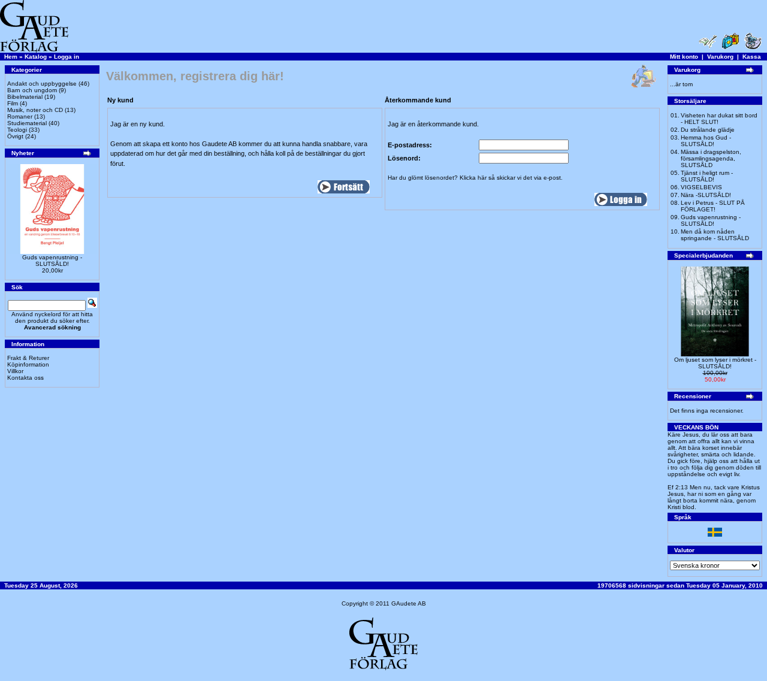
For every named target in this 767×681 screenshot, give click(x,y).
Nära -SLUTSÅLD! (706, 195)
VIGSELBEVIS (701, 187)
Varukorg (720, 56)
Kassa (751, 56)
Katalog (36, 56)
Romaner (19, 116)
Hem (10, 56)
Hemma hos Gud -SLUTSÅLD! (706, 140)
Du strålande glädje (708, 129)
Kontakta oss (25, 377)
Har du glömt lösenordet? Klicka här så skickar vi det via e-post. (475, 177)
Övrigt (15, 136)
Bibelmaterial (25, 96)
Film (12, 103)
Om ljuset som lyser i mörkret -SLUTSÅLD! (715, 363)
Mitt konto (684, 56)
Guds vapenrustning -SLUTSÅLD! (52, 260)
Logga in (66, 56)
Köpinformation (28, 364)
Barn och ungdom (32, 90)
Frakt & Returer (28, 358)
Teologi (17, 129)
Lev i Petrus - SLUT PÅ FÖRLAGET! (713, 206)
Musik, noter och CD (35, 110)
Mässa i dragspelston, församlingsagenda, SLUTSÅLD (711, 158)
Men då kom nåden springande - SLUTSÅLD (715, 234)
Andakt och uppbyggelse (42, 83)
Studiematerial (27, 123)
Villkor (15, 371)
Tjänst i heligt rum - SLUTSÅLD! (707, 176)
